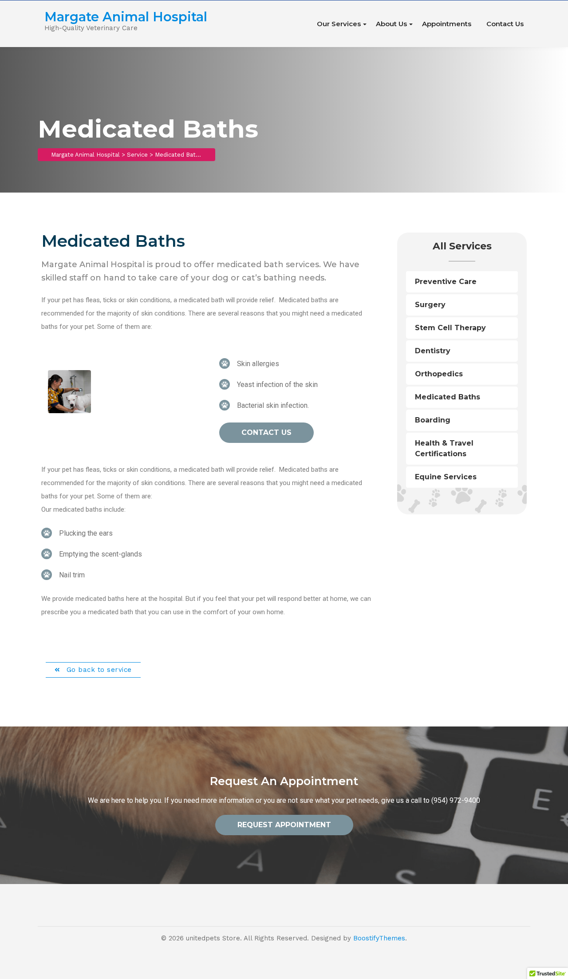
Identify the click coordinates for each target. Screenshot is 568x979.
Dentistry (432, 351)
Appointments (446, 24)
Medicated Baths (447, 397)
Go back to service (98, 670)
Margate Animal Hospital (125, 16)
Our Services (339, 24)
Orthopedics (439, 374)
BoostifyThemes (379, 938)
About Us (391, 24)
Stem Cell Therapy (450, 328)
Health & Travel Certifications (444, 448)
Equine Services (446, 477)
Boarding (432, 420)
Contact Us (505, 24)
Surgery (430, 304)
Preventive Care (446, 281)
